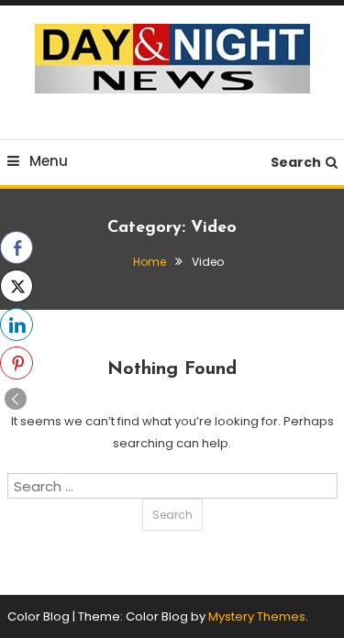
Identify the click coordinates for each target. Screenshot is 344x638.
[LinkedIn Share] (16, 324)
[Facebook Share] (16, 247)
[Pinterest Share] (16, 363)
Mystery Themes (256, 616)
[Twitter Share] (16, 286)
